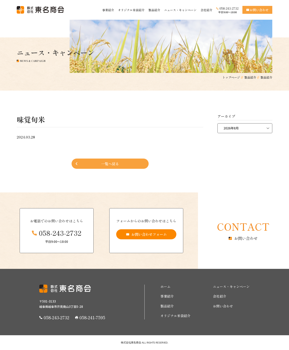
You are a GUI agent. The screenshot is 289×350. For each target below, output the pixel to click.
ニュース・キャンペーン (180, 10)
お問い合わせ (223, 306)
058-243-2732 (228, 8)
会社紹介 (206, 10)
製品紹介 (154, 10)
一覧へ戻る (110, 163)
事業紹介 (108, 10)
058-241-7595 (92, 317)
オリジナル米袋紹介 (131, 10)
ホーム (165, 287)
